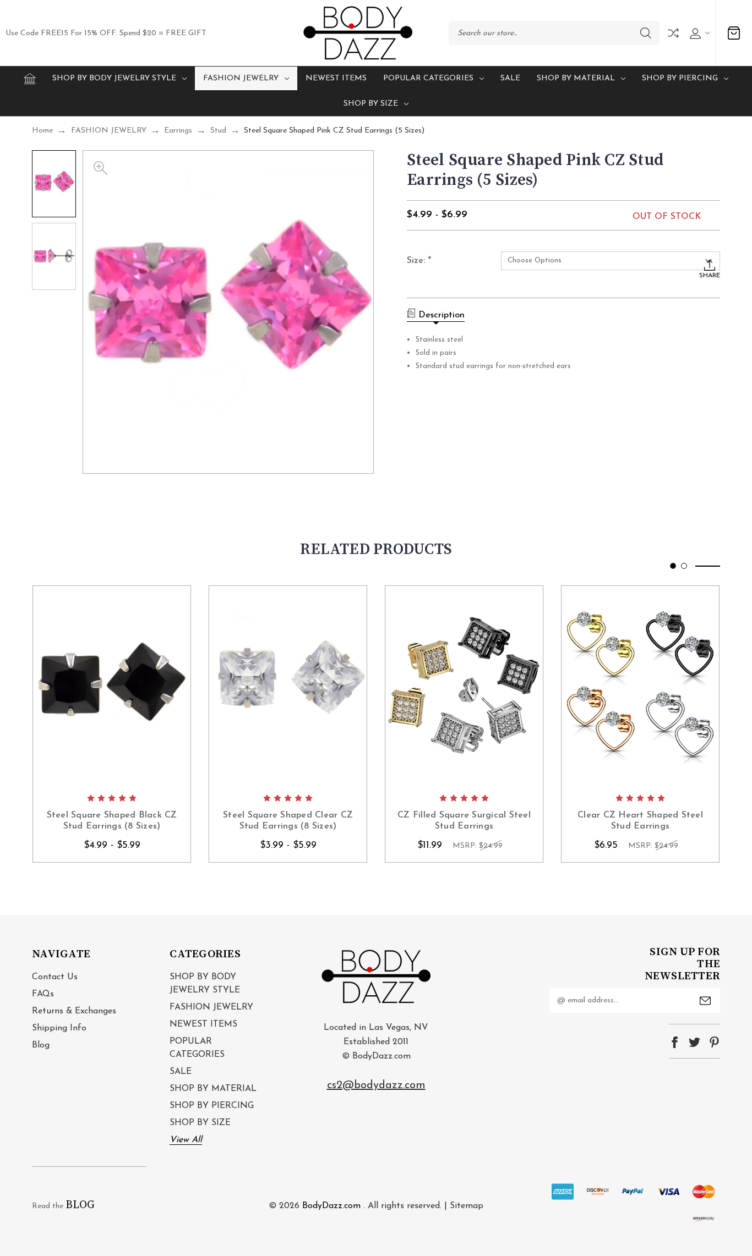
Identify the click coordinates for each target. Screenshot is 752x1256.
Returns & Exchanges (74, 1011)
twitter (694, 1042)
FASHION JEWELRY (241, 78)
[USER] (698, 33)
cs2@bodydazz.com (376, 1085)
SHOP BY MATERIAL (576, 78)
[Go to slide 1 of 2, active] (673, 566)
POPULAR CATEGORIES (428, 78)
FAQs (43, 994)
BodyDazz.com (331, 1206)
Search (645, 33)
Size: (419, 261)
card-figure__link (112, 686)
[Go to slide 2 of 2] (684, 566)
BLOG (80, 1205)
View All (186, 1140)
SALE (510, 78)
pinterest (714, 1042)
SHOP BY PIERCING (680, 78)
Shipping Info (59, 1028)
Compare (673, 33)
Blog (41, 1045)
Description (441, 315)
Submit (705, 1000)
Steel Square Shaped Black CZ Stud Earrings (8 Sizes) (112, 821)
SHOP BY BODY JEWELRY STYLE (114, 78)
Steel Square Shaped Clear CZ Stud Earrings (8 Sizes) (288, 821)
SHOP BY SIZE (371, 104)
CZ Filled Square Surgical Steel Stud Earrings (464, 821)
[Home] (29, 79)
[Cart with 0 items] (733, 33)
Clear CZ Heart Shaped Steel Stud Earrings (640, 821)
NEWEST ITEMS (336, 78)
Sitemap (466, 1206)
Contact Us (55, 977)
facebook (674, 1042)
